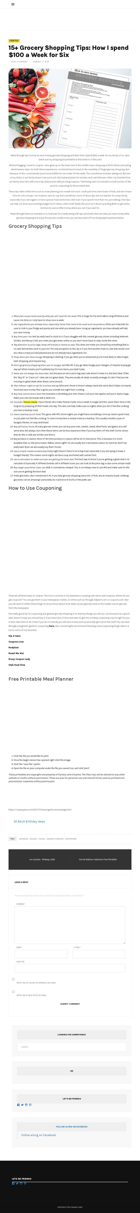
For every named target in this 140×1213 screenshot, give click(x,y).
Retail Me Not (16, 653)
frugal (42, 839)
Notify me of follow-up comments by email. (36, 983)
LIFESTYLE (14, 41)
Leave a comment (19, 62)
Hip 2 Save (15, 636)
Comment (20, 904)
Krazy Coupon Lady (19, 659)
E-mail (77, 947)
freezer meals (30, 402)
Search (122, 1047)
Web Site (20, 962)
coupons (33, 839)
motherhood (71, 839)
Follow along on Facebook (71, 1127)
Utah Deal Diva (17, 665)
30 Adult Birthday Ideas (29, 821)
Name (19, 947)
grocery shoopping (55, 839)
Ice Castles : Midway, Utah (42, 859)
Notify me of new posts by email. (32, 995)
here (51, 626)
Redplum (14, 647)
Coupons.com (16, 641)
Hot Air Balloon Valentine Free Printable (98, 859)
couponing (23, 839)
